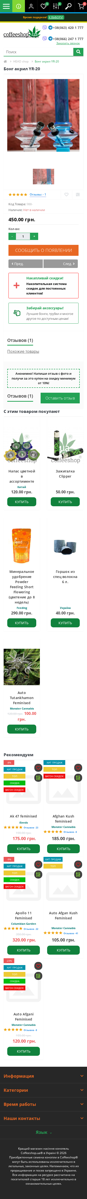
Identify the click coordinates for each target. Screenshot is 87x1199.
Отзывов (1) (20, 340)
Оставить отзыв (60, 398)
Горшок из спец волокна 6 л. (65, 576)
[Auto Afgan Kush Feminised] (63, 886)
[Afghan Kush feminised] (63, 790)
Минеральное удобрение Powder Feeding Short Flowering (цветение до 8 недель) (22, 586)
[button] (31, 6)
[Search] (78, 52)
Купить (22, 501)
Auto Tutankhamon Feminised (22, 697)
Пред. (18, 263)
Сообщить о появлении (43, 250)
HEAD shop (21, 61)
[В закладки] (66, 194)
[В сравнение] (77, 194)
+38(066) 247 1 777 (68, 38)
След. (68, 263)
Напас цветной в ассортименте (21, 476)
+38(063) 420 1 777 (68, 27)
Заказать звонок (68, 43)
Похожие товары (23, 351)
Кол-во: (14, 229)
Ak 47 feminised (23, 816)
